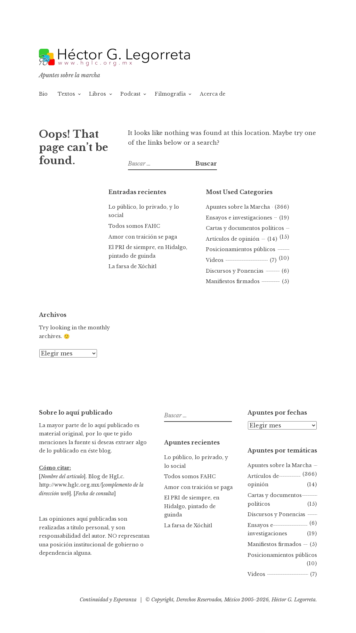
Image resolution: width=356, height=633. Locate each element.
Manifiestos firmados (233, 281)
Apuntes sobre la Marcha (238, 207)
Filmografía (170, 94)
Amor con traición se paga (142, 237)
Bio (43, 94)
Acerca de (212, 94)
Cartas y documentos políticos (245, 228)
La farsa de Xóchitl (132, 266)
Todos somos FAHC (134, 226)
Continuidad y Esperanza (108, 599)
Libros (97, 94)
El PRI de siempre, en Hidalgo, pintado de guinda (191, 506)
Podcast (130, 94)
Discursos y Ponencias (235, 271)
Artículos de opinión (232, 239)
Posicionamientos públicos (240, 249)
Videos (215, 260)
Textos (66, 94)
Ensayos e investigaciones (239, 218)
